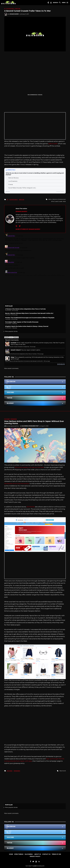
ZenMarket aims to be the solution (16, 483)
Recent (11, 337)
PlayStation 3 (10, 8)
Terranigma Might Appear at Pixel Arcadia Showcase (21, 322)
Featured (7, 419)
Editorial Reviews (13, 178)
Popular (16, 337)
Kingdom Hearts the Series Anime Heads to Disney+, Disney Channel (26, 326)
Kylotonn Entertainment (59, 199)
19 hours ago (40, 353)
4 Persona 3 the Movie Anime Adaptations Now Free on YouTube (25, 309)
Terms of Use (56, 854)
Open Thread (18, 854)
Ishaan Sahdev (14, 14)
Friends (10, 184)
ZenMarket (31, 507)
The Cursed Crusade (57, 201)
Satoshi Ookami (16, 350)
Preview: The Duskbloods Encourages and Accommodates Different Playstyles (29, 317)
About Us (37, 854)
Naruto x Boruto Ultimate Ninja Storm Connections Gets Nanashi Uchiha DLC (29, 313)
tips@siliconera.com (38, 866)
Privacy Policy (35, 856)
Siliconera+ (29, 854)
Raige (12, 357)
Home (11, 854)
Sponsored (13, 419)
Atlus (50, 199)
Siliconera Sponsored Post (30, 426)
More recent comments (11, 368)
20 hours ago (47, 361)
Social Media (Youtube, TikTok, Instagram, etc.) (22, 188)
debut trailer (53, 143)
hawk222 (13, 342)
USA (65, 201)
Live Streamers (12, 181)
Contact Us (46, 854)
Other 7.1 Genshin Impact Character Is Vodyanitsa (17, 346)
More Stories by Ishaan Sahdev (28, 229)
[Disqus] (35, 254)
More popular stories (11, 331)
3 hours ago (33, 346)
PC (5, 8)
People (6, 337)
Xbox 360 (17, 8)
